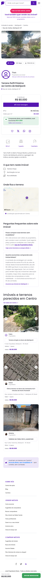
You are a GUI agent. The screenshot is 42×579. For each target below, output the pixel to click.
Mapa (20, 63)
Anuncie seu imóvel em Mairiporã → (17, 284)
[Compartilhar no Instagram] (29, 131)
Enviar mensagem (22, 105)
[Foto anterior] (6, 318)
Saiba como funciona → (15, 123)
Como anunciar (9, 504)
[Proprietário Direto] (3, 3)
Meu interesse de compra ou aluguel (15, 552)
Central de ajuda (10, 486)
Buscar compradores (11, 511)
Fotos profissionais (10, 519)
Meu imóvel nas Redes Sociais (13, 515)
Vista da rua (30, 63)
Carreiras (7, 493)
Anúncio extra (9, 526)
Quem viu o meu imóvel (12, 522)
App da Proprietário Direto (24, 245)
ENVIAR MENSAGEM (31, 576)
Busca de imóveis (10, 545)
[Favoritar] (12, 131)
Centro (25, 25)
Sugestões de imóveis (11, 541)
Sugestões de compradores (13, 508)
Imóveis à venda (7, 25)
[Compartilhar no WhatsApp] (24, 131)
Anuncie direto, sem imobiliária (20, 462)
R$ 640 (36, 114)
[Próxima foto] (36, 318)
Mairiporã (18, 25)
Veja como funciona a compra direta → (18, 248)
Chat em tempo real (11, 530)
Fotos (11, 63)
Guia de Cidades (9, 548)
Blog (6, 489)
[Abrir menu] (39, 3)
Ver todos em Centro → (10, 303)
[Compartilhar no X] (18, 131)
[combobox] (18, 3)
